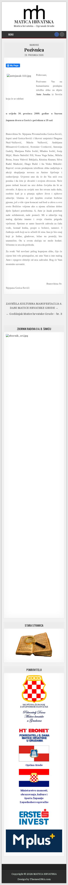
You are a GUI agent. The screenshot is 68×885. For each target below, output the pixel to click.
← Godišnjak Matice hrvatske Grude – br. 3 (34, 314)
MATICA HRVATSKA (34, 21)
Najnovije (34, 44)
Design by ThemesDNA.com (34, 879)
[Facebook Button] (56, 34)
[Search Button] (62, 34)
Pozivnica (34, 50)
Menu (11, 34)
